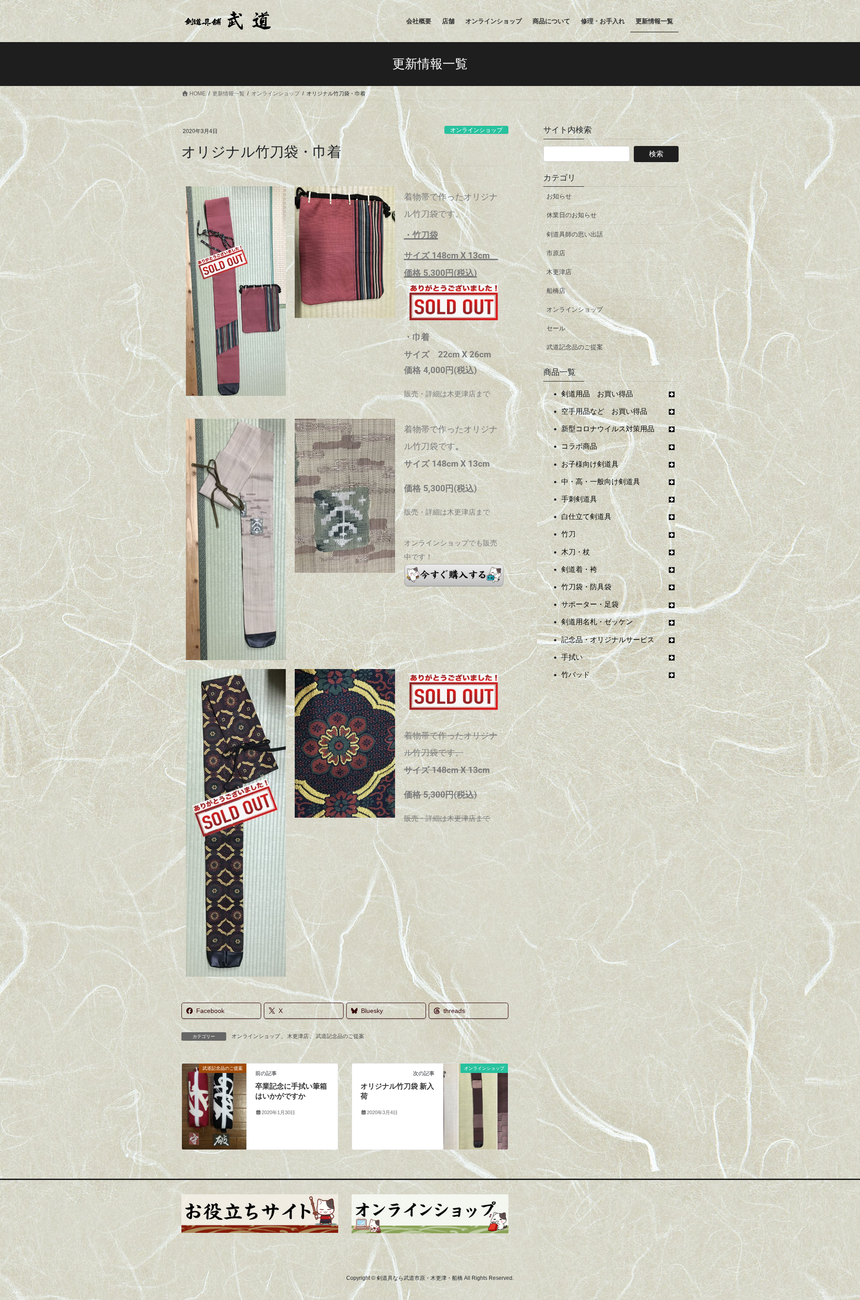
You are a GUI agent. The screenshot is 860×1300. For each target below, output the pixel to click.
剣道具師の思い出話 (574, 234)
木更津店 (298, 1036)
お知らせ (559, 196)
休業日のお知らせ (571, 215)
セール (555, 328)
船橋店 (555, 290)
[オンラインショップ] (475, 1090)
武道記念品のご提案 (340, 1036)
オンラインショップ (476, 130)
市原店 (555, 253)
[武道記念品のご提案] (214, 1106)
